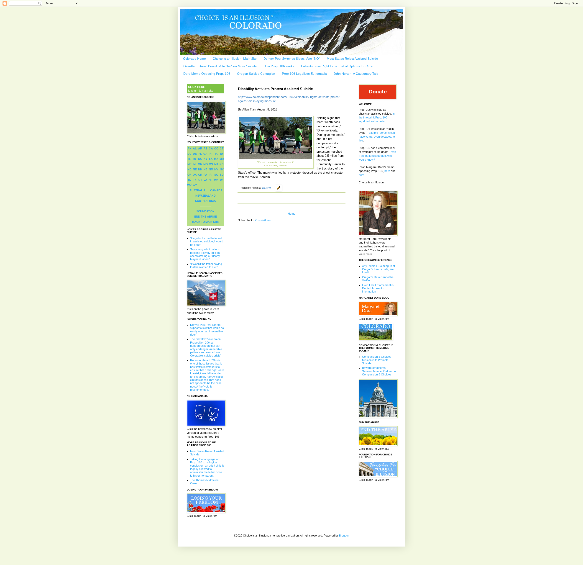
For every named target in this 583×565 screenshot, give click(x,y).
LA (211, 159)
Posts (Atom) (263, 220)
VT (211, 180)
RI (211, 174)
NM (211, 169)
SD (222, 174)
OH (189, 174)
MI (194, 164)
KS (200, 159)
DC (189, 153)
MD (222, 159)
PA (205, 174)
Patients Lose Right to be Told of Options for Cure (337, 66)
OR (200, 174)
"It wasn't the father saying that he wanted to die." (206, 265)
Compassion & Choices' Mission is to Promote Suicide (377, 360)
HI (211, 153)
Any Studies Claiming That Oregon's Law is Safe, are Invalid (378, 269)
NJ (205, 169)
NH (200, 169)
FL (200, 153)
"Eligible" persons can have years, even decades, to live (377, 136)
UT (200, 180)
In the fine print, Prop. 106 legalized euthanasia (377, 117)
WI (221, 180)
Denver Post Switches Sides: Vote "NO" (291, 58)
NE (195, 169)
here (387, 171)
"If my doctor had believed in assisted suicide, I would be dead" (206, 242)
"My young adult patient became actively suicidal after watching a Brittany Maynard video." (205, 254)
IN (194, 159)
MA (216, 159)
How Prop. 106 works (278, 66)
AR (200, 148)
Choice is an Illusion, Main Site (235, 58)
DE (195, 153)
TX (195, 180)
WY (195, 185)
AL (195, 148)
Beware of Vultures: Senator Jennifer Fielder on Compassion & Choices (379, 371)
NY (222, 169)
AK (189, 148)
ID (221, 153)
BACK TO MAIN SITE (205, 221)
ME (189, 164)
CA (211, 148)
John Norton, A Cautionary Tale (356, 73)
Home (291, 213)
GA (205, 153)
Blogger (344, 535)
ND (189, 169)
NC (222, 164)
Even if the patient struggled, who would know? (377, 155)
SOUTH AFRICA (205, 201)
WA (216, 180)
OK (195, 174)
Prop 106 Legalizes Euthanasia (304, 73)
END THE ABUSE (205, 216)
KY (205, 159)
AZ (205, 148)
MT (216, 164)
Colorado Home (194, 58)
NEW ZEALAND (205, 195)
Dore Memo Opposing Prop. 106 (206, 73)
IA (216, 153)
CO (216, 148)
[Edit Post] (278, 187)
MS (211, 164)
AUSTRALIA (197, 190)
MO (205, 164)
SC (216, 174)
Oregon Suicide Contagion (256, 73)
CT (221, 148)
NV (216, 169)
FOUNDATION (206, 211)
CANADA (216, 190)
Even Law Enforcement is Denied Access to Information (378, 288)
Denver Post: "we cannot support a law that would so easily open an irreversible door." (207, 329)
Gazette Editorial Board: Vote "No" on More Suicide (220, 66)
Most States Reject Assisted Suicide (352, 58)
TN (189, 180)
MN (200, 164)
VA (205, 180)
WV (189, 185)
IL (189, 159)
